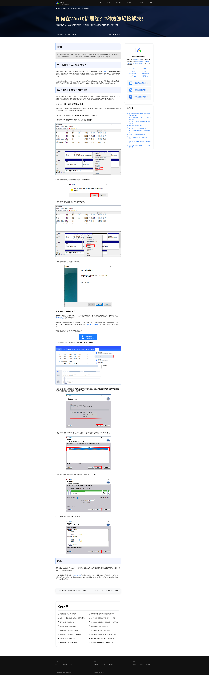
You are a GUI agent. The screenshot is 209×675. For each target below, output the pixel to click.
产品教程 (111, 664)
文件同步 (144, 68)
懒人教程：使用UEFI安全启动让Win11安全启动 (139, 122)
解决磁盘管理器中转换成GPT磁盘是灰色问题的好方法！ (139, 114)
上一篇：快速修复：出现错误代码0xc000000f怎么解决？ (71, 590)
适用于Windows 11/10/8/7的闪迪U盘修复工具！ (103, 638)
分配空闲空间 (77, 575)
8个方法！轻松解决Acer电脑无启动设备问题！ (140, 142)
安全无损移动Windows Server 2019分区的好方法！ (104, 634)
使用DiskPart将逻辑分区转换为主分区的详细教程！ (73, 618)
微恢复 (72, 664)
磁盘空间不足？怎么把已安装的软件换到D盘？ (103, 614)
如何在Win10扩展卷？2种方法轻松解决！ (80, 8)
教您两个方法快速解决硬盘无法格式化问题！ (71, 634)
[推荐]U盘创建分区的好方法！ (67, 622)
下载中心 (140, 3)
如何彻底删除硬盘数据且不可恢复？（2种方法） (103, 618)
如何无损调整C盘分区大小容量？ (68, 614)
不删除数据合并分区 (93, 324)
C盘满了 (105, 71)
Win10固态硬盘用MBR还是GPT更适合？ (101, 630)
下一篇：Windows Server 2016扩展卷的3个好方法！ (105, 590)
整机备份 (132, 71)
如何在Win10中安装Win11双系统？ (100, 626)
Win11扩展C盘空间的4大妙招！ (137, 134)
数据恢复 (118, 3)
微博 (142, 664)
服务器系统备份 (139, 61)
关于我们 (96, 664)
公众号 (148, 664)
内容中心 (65, 8)
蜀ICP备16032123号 (99, 673)
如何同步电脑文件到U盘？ (136, 125)
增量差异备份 (145, 73)
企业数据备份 (137, 60)
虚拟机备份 (133, 76)
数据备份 (129, 3)
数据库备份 (133, 73)
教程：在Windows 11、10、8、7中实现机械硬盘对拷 (140, 118)
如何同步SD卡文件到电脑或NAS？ (138, 128)
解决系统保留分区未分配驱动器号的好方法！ (102, 642)
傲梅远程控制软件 (140, 97)
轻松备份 (65, 664)
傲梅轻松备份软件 (140, 83)
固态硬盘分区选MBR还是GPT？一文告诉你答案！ (139, 146)
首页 (101, 3)
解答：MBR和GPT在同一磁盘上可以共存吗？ (139, 137)
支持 (151, 3)
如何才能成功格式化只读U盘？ (67, 638)
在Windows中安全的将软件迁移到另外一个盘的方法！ (104, 622)
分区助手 (109, 3)
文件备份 (132, 68)
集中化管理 (145, 76)
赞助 (135, 664)
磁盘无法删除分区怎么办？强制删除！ (69, 630)
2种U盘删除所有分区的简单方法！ (68, 626)
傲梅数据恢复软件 (140, 90)
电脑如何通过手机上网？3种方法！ (68, 642)
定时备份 (144, 71)
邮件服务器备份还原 (138, 63)
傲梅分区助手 (59, 318)
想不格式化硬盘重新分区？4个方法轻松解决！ (139, 131)
